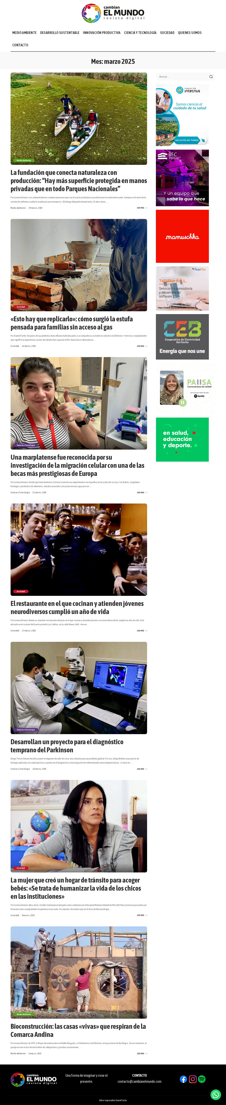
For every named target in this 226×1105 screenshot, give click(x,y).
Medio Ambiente (24, 160)
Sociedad (21, 307)
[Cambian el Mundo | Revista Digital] (113, 13)
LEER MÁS (140, 208)
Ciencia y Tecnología (26, 445)
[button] (215, 1094)
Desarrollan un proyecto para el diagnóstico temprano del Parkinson (67, 746)
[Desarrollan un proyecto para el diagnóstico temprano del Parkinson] (79, 688)
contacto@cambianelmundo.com (139, 1081)
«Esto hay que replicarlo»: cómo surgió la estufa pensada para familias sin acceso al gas (72, 323)
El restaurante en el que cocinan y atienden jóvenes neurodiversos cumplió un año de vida (77, 607)
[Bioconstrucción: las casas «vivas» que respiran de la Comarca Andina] (79, 972)
